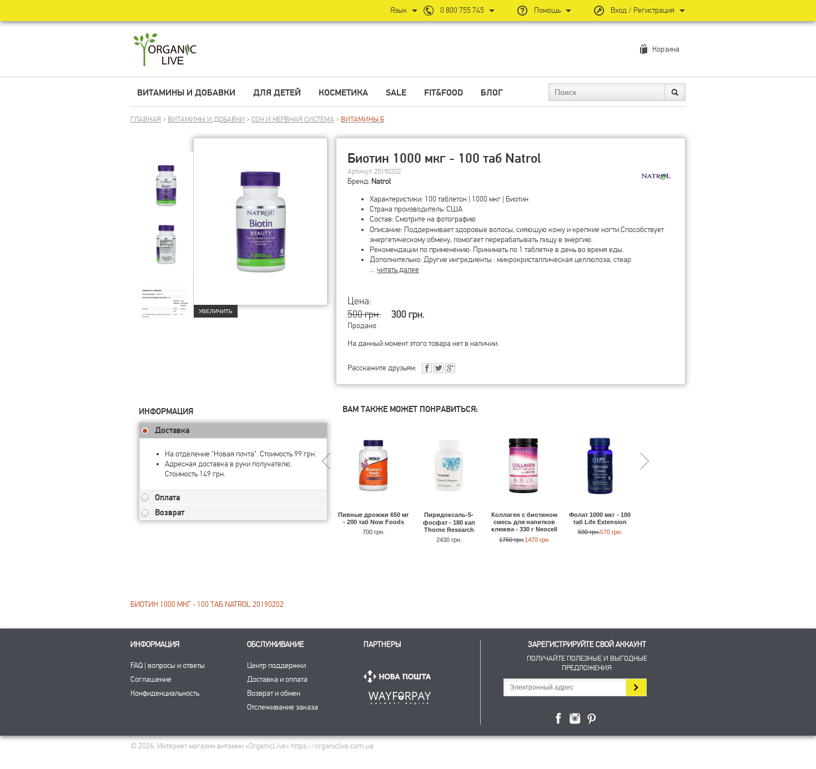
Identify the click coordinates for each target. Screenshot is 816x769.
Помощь (547, 10)
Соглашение (151, 679)
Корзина (665, 49)
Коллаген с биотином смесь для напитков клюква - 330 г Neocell (524, 521)
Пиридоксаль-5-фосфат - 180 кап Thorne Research (449, 521)
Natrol (381, 181)
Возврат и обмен (273, 693)
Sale (396, 92)
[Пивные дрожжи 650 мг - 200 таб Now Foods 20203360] (373, 506)
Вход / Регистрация (642, 10)
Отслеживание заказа (282, 707)
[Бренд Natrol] (655, 175)
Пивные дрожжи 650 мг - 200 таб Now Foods (373, 518)
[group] (166, 178)
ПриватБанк (400, 696)
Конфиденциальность (164, 693)
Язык (398, 10)
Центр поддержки (276, 665)
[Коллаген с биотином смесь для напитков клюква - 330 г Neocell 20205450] (524, 506)
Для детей (277, 92)
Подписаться (636, 687)
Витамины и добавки (186, 92)
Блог (492, 92)
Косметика (343, 92)
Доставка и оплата (277, 679)
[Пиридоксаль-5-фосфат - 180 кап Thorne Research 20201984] (448, 506)
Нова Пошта (400, 676)
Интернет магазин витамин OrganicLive (165, 50)
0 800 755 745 (462, 10)
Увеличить (216, 311)
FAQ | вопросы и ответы (167, 665)
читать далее (398, 269)
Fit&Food (443, 92)
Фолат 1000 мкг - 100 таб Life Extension (600, 518)
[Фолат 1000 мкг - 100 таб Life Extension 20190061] (599, 506)
